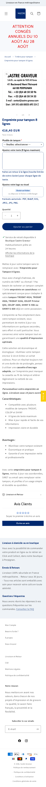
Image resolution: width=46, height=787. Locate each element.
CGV (7, 663)
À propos (9, 637)
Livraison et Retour (13, 656)
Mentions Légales (12, 669)
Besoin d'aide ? (11, 631)
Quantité (6, 209)
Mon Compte (10, 625)
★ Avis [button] (43, 396)
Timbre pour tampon (24, 56)
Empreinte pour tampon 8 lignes (19, 60)
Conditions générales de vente (24, 781)
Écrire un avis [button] (22, 523)
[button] (6, 13)
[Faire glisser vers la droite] (29, 115)
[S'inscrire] (37, 729)
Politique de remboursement (24, 767)
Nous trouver (10, 644)
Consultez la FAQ (25, 609)
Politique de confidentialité (17, 675)
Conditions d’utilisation (24, 777)
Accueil (8, 56)
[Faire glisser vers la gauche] (17, 115)
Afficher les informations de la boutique (19, 254)
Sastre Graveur (26, 764)
